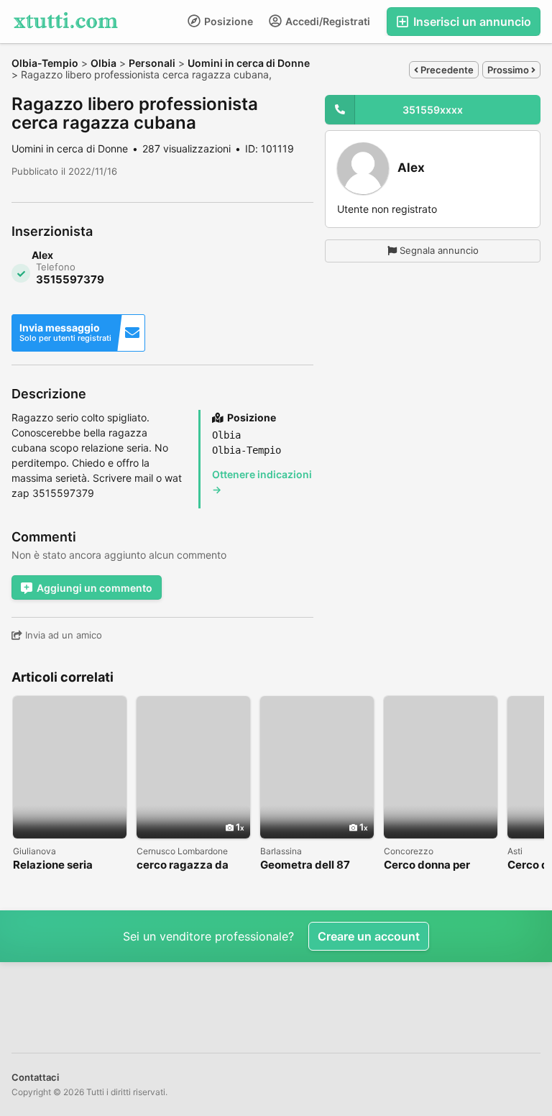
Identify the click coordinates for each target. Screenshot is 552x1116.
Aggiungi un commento (94, 588)
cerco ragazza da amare (183, 865)
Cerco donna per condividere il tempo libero (437, 865)
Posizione (227, 21)
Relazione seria (53, 865)
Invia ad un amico (62, 635)
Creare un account (369, 936)
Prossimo (509, 70)
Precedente (446, 70)
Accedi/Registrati (326, 21)
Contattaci (35, 1077)
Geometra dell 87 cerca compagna (305, 865)
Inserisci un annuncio (470, 21)
